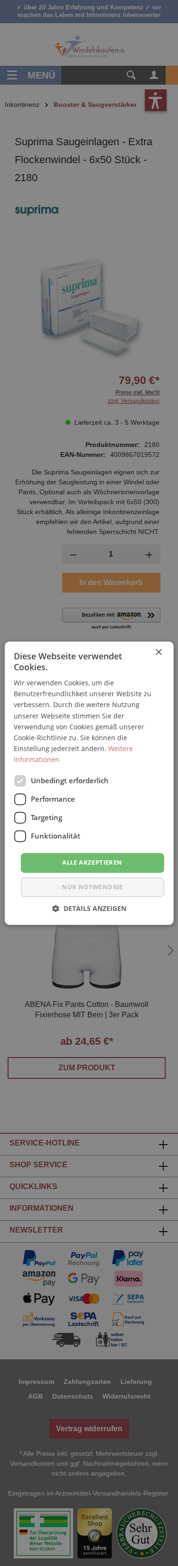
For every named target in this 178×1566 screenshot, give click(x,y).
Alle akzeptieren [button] (92, 862)
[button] (89, 908)
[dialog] (89, 783)
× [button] (158, 652)
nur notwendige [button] (92, 887)
